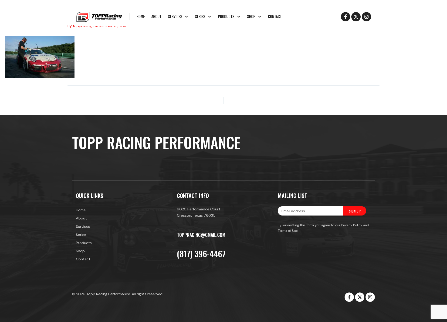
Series (200, 16)
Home (140, 16)
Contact (275, 16)
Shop (251, 16)
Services (175, 16)
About (156, 16)
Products (226, 16)
